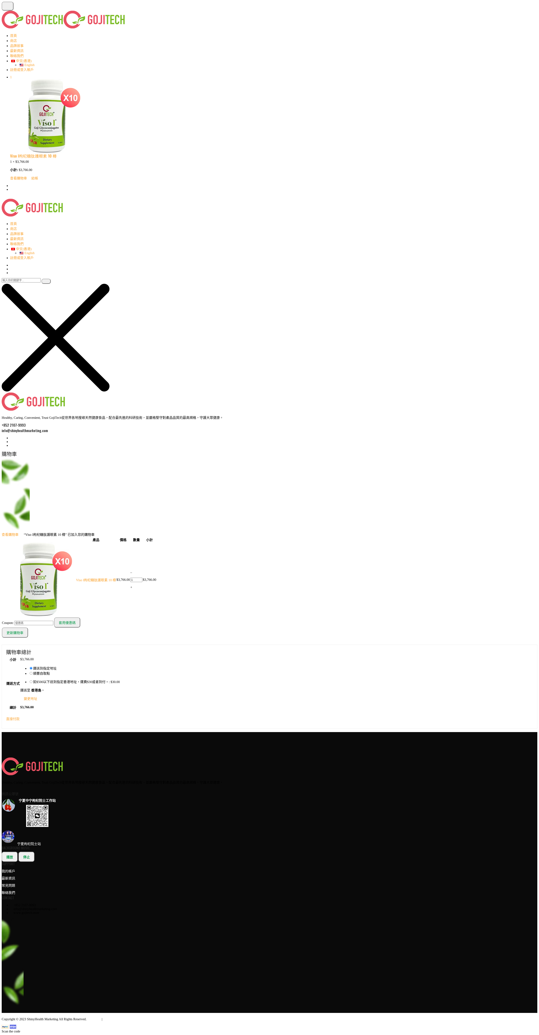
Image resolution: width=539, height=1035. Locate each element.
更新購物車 (15, 633)
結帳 (34, 178)
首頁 (13, 35)
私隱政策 (94, 1019)
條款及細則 (111, 1019)
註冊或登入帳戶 (22, 70)
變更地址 (30, 699)
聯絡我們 (17, 56)
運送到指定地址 (45, 668)
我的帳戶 (8, 871)
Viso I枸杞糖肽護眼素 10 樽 (33, 156)
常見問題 (8, 885)
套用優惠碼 (67, 623)
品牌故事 (17, 46)
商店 (13, 40)
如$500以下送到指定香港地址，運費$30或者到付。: (76, 682)
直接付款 (13, 719)
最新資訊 (17, 51)
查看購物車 (18, 178)
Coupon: (7, 623)
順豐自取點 (41, 673)
